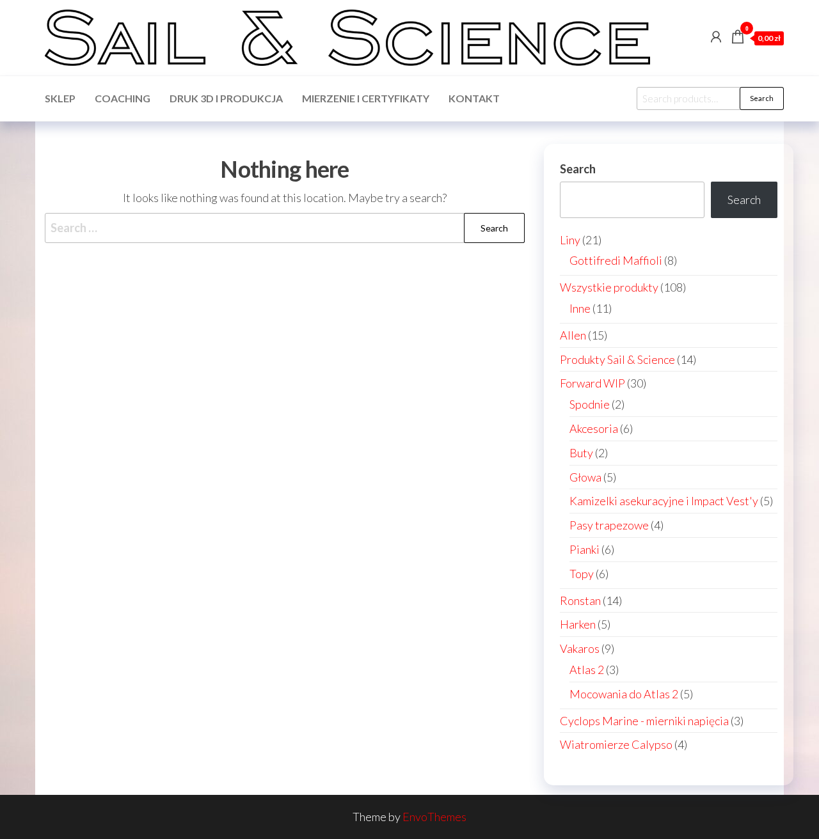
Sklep (60, 98)
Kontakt (474, 98)
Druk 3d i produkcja (226, 98)
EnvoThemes (434, 817)
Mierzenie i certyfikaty (365, 98)
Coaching (122, 98)
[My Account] (716, 36)
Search (762, 98)
